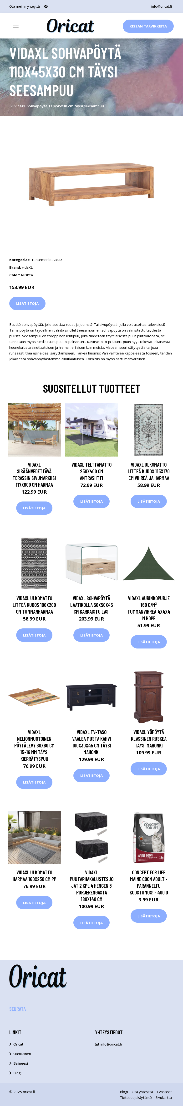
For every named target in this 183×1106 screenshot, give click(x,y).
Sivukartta (164, 1097)
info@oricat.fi (161, 6)
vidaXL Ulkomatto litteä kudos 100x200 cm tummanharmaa (34, 605)
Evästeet (164, 1091)
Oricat (18, 1044)
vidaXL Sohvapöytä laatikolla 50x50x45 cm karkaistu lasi (91, 605)
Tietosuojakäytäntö (136, 1097)
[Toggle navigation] (15, 25)
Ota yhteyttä (142, 1091)
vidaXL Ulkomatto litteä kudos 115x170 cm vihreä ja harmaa (149, 471)
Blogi (17, 1072)
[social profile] (46, 6)
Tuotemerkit (41, 259)
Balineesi (20, 1063)
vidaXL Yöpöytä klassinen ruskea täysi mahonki (149, 738)
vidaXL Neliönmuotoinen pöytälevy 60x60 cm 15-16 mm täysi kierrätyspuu (34, 745)
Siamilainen (22, 1053)
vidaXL (59, 259)
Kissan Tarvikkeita (148, 26)
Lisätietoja (27, 303)
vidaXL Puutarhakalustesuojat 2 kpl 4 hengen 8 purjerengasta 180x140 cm (91, 885)
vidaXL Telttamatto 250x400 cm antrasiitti (91, 471)
